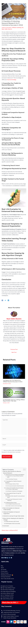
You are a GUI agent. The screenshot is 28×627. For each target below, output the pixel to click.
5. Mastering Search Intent (11, 502)
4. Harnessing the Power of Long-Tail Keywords (13, 494)
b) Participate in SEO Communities (13, 523)
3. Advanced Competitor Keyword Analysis (14, 488)
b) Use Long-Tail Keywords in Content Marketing (14, 500)
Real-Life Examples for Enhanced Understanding (11, 508)
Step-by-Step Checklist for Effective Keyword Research (12, 472)
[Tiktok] (7, 557)
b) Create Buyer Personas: (12, 479)
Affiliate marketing (16, 27)
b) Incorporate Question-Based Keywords (15, 485)
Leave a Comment (6, 27)
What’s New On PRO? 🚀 (10, 602)
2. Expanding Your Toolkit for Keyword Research (13, 482)
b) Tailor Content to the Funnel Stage (14, 505)
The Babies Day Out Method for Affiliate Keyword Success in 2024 (12, 381)
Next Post (14, 352)
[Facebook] (2, 300)
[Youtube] (6, 557)
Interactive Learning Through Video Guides (13, 516)
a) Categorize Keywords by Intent (13, 503)
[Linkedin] (8, 300)
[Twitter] (5, 300)
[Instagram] (9, 557)
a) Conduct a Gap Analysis (12, 489)
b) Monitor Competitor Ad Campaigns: (14, 491)
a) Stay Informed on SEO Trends (12, 521)
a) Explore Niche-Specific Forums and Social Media (16, 496)
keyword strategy (11, 79)
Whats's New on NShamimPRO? (10, 530)
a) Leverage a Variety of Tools (13, 483)
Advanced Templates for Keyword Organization (11, 512)
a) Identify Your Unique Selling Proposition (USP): (15, 476)
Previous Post (14, 349)
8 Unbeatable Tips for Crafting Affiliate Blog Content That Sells (14, 400)
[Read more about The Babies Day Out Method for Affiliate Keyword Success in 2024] (14, 371)
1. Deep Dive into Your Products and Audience (14, 474)
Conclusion (6, 526)
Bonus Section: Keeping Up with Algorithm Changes (13, 519)
